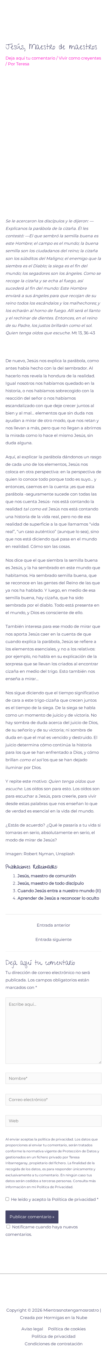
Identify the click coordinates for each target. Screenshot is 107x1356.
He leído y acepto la (54, 1199)
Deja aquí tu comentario (30, 58)
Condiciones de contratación (54, 1343)
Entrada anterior (53, 925)
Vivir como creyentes (80, 58)
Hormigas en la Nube (65, 1317)
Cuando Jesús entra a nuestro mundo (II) (59, 890)
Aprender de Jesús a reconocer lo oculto (58, 898)
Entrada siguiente (53, 939)
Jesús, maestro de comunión (47, 875)
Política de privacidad (74, 1199)
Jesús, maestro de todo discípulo (51, 883)
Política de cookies (67, 1329)
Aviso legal (32, 1329)
